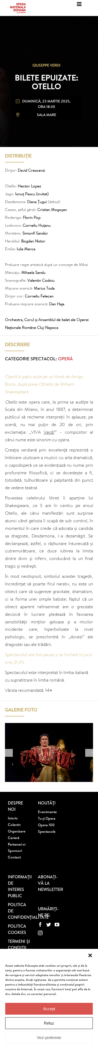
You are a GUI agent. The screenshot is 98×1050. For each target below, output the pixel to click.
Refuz (49, 1023)
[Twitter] (48, 924)
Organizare (16, 831)
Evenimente (47, 811)
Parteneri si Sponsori (16, 847)
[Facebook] (40, 924)
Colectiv (14, 824)
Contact (14, 857)
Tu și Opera (46, 818)
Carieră (13, 837)
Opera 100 (46, 825)
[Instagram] (40, 933)
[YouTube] (57, 924)
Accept (49, 1009)
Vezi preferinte (49, 1037)
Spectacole (46, 831)
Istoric (13, 818)
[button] (90, 955)
